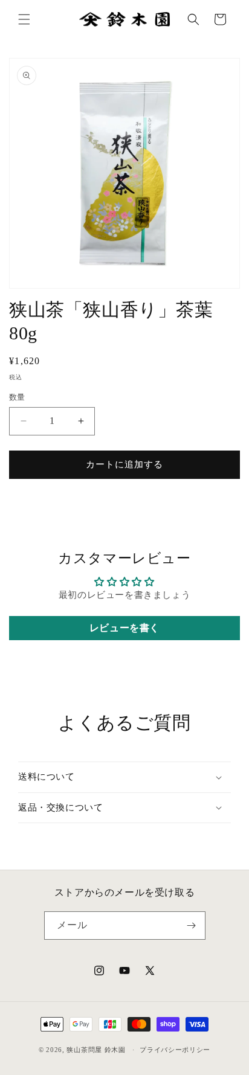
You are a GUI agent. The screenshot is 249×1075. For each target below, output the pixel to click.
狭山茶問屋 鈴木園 (95, 1049)
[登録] (191, 925)
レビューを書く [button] (124, 628)
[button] (24, 19)
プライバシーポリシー (175, 1049)
